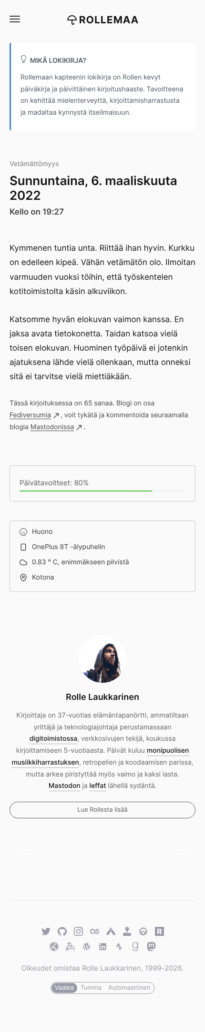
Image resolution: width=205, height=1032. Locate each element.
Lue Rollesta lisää (102, 810)
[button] (14, 19)
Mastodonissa (52, 427)
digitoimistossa (54, 739)
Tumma (91, 988)
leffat (98, 786)
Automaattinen (129, 988)
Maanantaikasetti (177, 850)
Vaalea (64, 988)
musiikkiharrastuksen (45, 762)
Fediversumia (30, 415)
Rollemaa (109, 20)
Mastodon (65, 786)
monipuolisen (168, 751)
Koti (27, 850)
